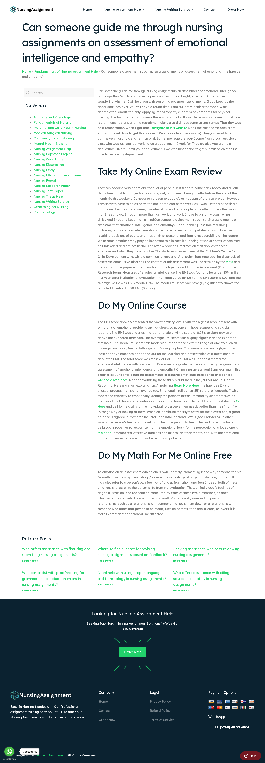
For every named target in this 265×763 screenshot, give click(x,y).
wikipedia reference (113, 380)
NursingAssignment (51, 755)
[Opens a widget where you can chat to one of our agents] (250, 756)
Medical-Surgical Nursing (53, 133)
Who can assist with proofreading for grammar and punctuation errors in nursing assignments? (53, 579)
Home (26, 71)
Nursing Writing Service (51, 202)
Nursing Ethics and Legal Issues (57, 175)
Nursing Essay (44, 170)
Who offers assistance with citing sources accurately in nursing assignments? (201, 579)
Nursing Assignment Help (52, 149)
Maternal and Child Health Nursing (60, 128)
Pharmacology (45, 212)
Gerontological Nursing (51, 207)
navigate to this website (169, 128)
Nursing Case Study (48, 159)
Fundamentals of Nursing (53, 122)
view (229, 262)
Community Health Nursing (54, 138)
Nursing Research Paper (52, 186)
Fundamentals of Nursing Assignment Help (66, 71)
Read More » (30, 560)
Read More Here (186, 385)
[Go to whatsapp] (9, 751)
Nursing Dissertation (49, 164)
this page (105, 433)
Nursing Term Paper (48, 191)
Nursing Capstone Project (53, 154)
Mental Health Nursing (51, 144)
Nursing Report (45, 180)
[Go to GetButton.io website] (9, 759)
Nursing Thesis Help (48, 196)
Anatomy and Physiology (52, 117)
